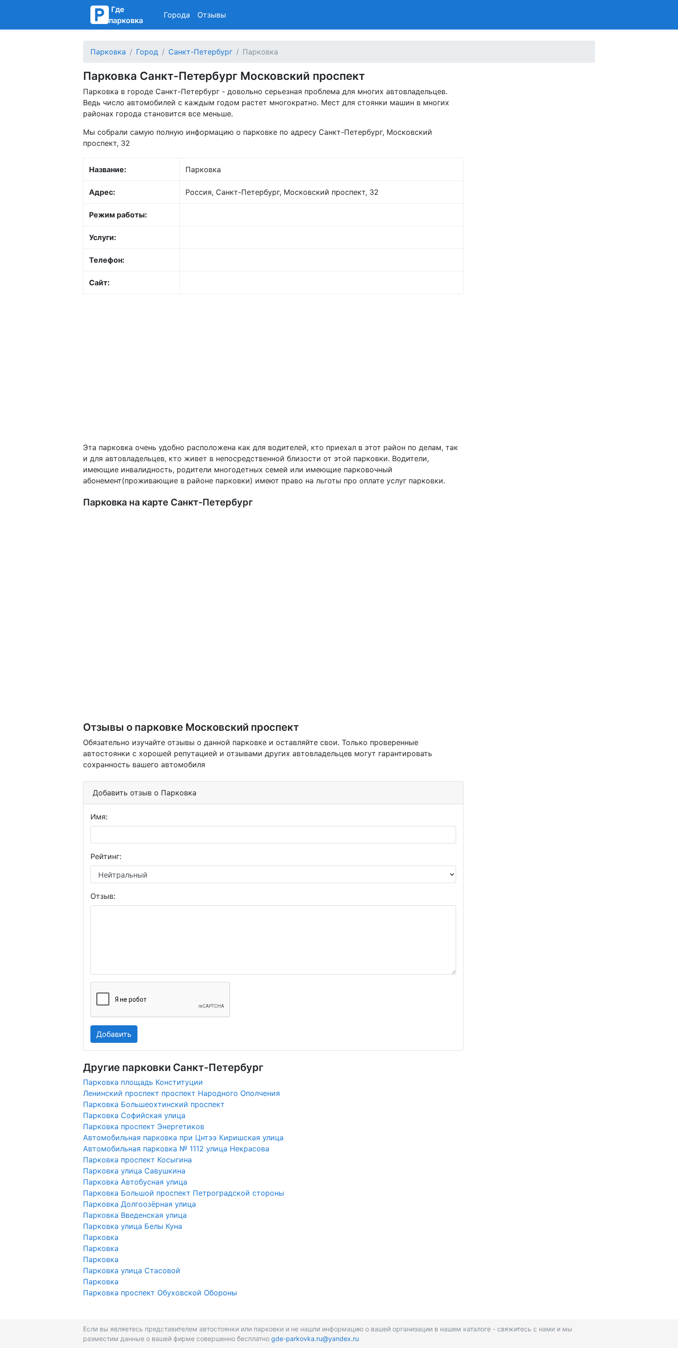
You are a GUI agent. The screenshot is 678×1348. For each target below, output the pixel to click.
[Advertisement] (273, 368)
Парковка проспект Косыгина (137, 1159)
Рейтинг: (105, 856)
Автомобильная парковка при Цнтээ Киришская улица (183, 1137)
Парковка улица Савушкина (134, 1170)
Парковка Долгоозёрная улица (139, 1204)
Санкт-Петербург (200, 51)
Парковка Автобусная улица (135, 1181)
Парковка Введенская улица (135, 1215)
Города (177, 14)
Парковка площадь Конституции (143, 1082)
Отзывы (211, 14)
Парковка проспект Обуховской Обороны (160, 1292)
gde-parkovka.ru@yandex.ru (315, 1338)
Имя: (98, 816)
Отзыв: (102, 896)
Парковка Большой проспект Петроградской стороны (183, 1193)
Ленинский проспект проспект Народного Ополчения (181, 1093)
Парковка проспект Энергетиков (143, 1126)
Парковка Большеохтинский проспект (154, 1104)
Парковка (108, 51)
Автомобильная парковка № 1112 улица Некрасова (176, 1148)
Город (147, 51)
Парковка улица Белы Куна (132, 1226)
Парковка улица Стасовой (131, 1270)
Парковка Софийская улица (134, 1115)
